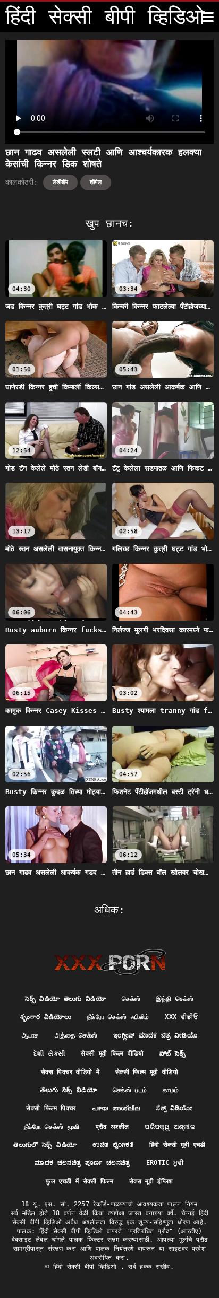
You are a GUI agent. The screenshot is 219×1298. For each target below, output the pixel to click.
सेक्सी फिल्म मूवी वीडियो (146, 1072)
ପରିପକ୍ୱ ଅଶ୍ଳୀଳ (170, 1126)
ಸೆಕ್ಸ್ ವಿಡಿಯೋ (174, 1108)
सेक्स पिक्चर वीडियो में (70, 1072)
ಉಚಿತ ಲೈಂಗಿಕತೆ (112, 1144)
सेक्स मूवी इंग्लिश (151, 1181)
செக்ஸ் (131, 999)
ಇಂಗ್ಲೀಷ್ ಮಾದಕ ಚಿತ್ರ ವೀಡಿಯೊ (155, 1035)
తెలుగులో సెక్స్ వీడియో (45, 1144)
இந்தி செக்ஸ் (174, 999)
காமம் (171, 1090)
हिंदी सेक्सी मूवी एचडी (177, 1144)
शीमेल (96, 182)
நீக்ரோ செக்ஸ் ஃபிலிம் (118, 1017)
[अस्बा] (110, 962)
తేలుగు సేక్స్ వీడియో (68, 1090)
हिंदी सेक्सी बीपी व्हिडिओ (87, 1266)
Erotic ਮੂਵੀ (165, 1162)
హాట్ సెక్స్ (172, 1053)
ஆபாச (30, 1035)
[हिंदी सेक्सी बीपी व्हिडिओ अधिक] (207, 17)
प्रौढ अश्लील (112, 1126)
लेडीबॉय (60, 182)
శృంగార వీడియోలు (45, 1017)
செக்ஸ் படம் (130, 1090)
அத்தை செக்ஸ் (76, 1035)
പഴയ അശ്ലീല (116, 1108)
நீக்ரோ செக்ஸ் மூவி (52, 1126)
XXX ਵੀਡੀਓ (181, 1017)
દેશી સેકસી (49, 1053)
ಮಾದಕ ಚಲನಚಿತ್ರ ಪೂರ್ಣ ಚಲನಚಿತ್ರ (82, 1162)
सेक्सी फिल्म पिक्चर (50, 1108)
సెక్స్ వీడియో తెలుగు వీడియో (65, 999)
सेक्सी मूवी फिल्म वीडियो (112, 1053)
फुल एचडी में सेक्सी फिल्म (79, 1181)
